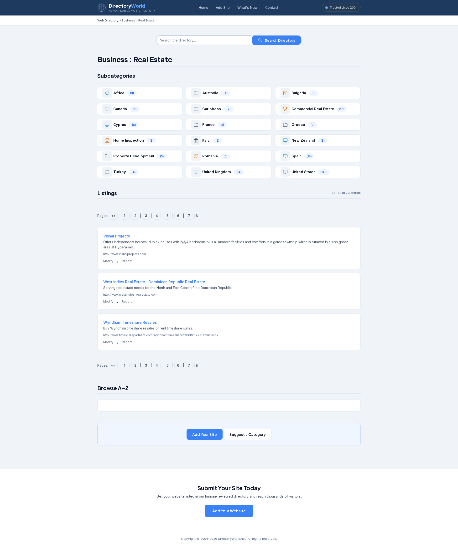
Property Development (133, 156)
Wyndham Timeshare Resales (130, 322)
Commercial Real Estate (312, 109)
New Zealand (303, 140)
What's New (247, 7)
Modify (108, 261)
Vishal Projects (116, 236)
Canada (120, 109)
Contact (271, 7)
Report (127, 261)
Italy (206, 140)
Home (203, 7)
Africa (118, 93)
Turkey (119, 172)
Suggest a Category (247, 434)
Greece (298, 124)
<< (113, 216)
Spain (296, 156)
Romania (210, 156)
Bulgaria (298, 93)
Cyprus (119, 124)
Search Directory (280, 40)
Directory (127, 6)
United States (303, 172)
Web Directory (107, 20)
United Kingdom (216, 172)
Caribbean (211, 109)
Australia (210, 93)
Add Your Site (204, 434)
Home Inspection (128, 140)
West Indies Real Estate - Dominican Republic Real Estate (154, 281)
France (208, 124)
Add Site (223, 7)
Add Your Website (229, 510)
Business (128, 20)
